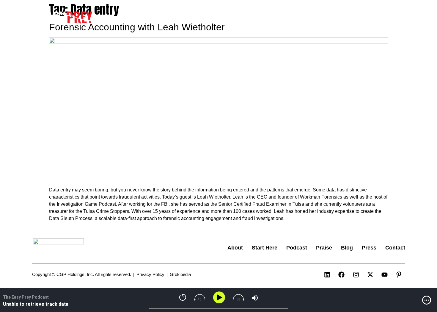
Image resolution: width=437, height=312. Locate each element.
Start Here (256, 18)
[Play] (220, 297)
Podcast (286, 18)
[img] (426, 300)
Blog (335, 18)
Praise (313, 18)
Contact (381, 18)
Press (355, 18)
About (227, 18)
